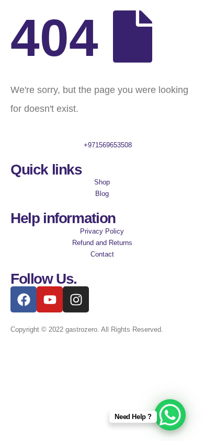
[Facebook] (23, 299)
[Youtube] (50, 299)
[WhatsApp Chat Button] (170, 415)
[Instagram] (76, 299)
